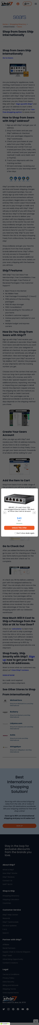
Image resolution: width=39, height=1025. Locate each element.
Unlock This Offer (19, 528)
